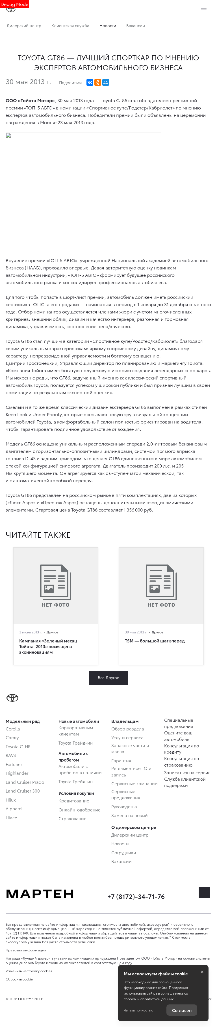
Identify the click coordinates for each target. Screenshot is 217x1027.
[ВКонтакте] (89, 82)
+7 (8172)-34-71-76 (136, 896)
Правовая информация (26, 949)
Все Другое (108, 677)
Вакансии (135, 25)
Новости (107, 25)
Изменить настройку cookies (29, 971)
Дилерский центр (24, 25)
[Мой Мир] (105, 82)
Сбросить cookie (19, 979)
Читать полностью (138, 1010)
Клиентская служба (70, 25)
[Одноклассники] (97, 82)
